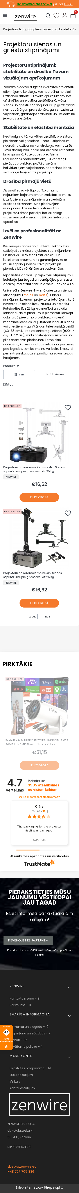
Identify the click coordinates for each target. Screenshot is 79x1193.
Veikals (15, 1081)
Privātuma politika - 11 (26, 1046)
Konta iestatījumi (23, 1088)
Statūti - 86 (18, 1040)
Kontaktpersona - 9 (25, 998)
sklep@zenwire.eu (21, 1166)
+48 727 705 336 (20, 1171)
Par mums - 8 (20, 1005)
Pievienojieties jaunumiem (28, 940)
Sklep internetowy (38, 1187)
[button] (20, 797)
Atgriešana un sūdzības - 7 (30, 1033)
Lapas (32, 616)
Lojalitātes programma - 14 (30, 1068)
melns (28, 295)
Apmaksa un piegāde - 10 (29, 1026)
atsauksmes (43, 787)
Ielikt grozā (39, 497)
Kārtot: (8, 384)
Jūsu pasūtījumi (22, 1075)
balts (43, 295)
